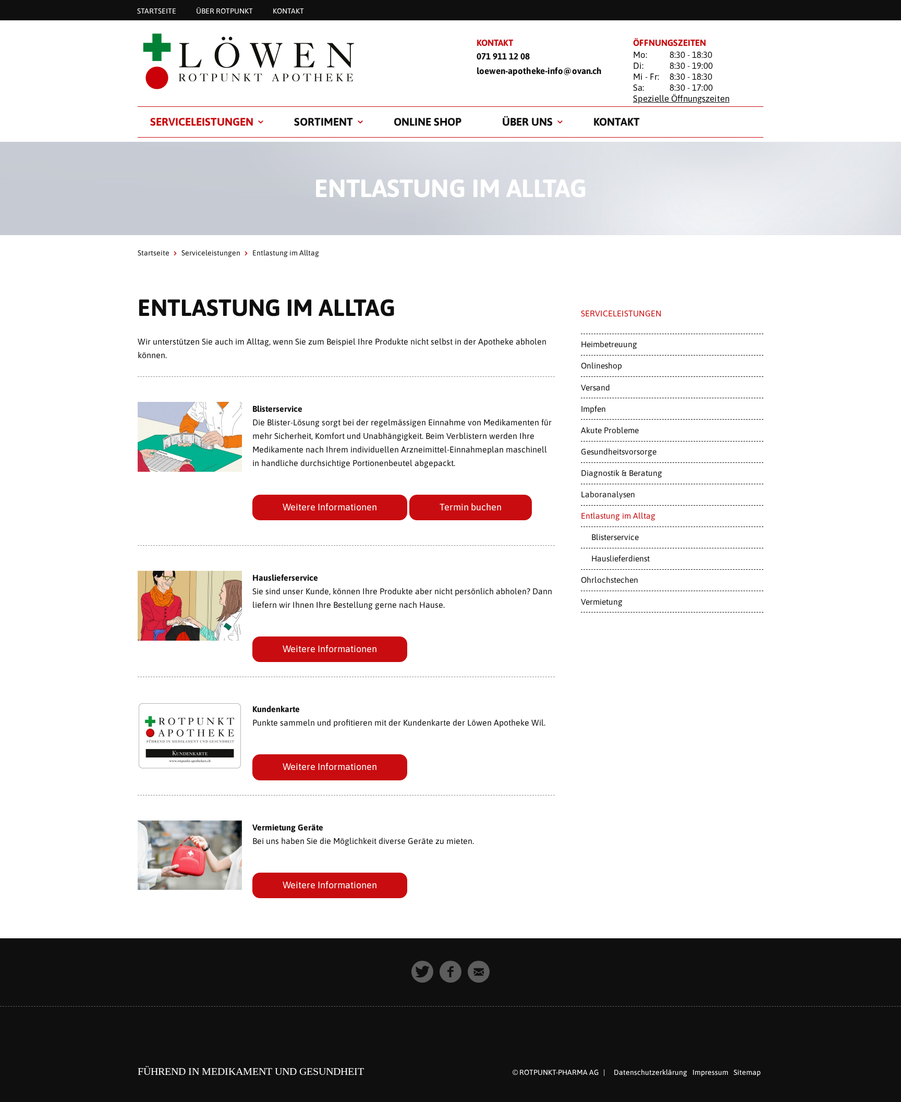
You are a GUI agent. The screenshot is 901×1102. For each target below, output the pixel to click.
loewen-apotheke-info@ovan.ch (539, 71)
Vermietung (602, 601)
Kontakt (288, 10)
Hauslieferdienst (620, 558)
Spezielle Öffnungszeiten (681, 98)
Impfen (593, 408)
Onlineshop (601, 365)
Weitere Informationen (330, 506)
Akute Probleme (610, 430)
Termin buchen (471, 506)
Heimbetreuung (609, 344)
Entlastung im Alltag (618, 515)
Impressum (710, 1072)
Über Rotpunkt (224, 10)
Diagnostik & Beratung (621, 472)
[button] (422, 972)
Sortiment (323, 121)
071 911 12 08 (503, 56)
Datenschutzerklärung (650, 1072)
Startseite (156, 10)
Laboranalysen (608, 494)
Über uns (527, 121)
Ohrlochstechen (609, 579)
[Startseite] (294, 61)
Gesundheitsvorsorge (618, 451)
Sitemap (747, 1072)
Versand (595, 387)
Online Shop (427, 121)
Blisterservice (615, 537)
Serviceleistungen (201, 121)
